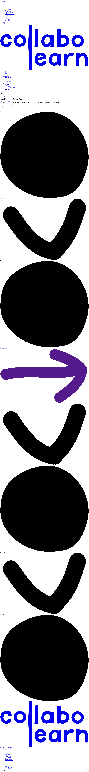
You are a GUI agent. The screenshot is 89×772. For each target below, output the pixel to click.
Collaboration (7, 75)
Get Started (4, 10)
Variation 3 (9, 101)
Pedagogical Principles (8, 11)
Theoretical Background (8, 19)
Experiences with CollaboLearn (10, 16)
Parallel (6, 3)
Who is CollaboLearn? (8, 20)
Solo (5, 2)
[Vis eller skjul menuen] (1, 93)
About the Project (5, 17)
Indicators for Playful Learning (10, 14)
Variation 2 (6, 101)
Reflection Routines (5, 5)
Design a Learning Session (9, 12)
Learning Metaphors (8, 6)
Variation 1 (2, 101)
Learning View (7, 18)
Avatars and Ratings (8, 8)
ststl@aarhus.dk (11, 770)
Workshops (6, 15)
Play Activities (4, 1)
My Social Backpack (8, 9)
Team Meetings (7, 86)
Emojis (6, 7)
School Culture (4, 13)
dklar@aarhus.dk (12, 771)
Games (6, 74)
